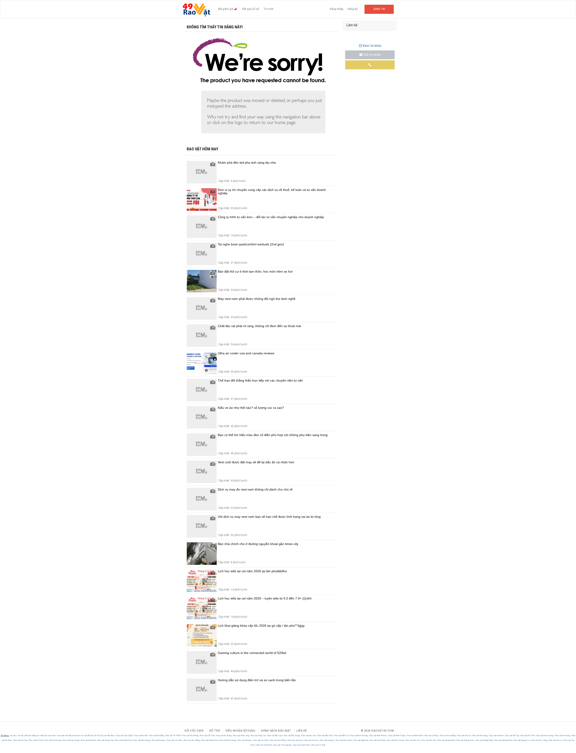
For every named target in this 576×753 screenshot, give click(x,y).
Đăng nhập (336, 9)
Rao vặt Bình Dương (359, 736)
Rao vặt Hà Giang (480, 736)
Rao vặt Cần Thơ (208, 736)
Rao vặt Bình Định (415, 736)
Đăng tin (379, 9)
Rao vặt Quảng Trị (521, 740)
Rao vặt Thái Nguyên (282, 745)
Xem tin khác (372, 45)
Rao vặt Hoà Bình (89, 740)
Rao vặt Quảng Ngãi (484, 740)
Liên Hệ (302, 730)
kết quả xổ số (93, 736)
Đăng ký (353, 9)
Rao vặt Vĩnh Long (241, 736)
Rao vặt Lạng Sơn (295, 740)
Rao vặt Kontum (158, 740)
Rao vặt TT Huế (318, 745)
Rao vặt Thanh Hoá (301, 745)
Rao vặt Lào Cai (311, 740)
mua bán (52, 736)
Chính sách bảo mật (276, 730)
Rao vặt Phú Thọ (413, 740)
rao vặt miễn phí (24, 736)
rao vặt (13, 736)
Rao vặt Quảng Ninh (503, 740)
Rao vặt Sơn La (556, 740)
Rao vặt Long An (327, 740)
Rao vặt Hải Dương (545, 736)
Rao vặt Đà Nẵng (157, 736)
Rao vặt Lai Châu (175, 740)
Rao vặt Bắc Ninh (325, 736)
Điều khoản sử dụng (240, 730)
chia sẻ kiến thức (107, 736)
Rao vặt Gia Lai (464, 736)
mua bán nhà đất (64, 736)
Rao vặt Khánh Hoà (124, 740)
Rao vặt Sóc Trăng (539, 740)
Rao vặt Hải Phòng (190, 736)
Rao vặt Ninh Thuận (396, 740)
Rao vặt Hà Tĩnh (528, 736)
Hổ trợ (214, 730)
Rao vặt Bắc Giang (292, 736)
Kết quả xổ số (250, 9)
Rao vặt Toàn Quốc (124, 736)
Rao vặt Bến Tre (341, 736)
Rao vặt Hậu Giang (71, 740)
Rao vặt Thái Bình (264, 745)
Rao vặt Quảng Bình (446, 740)
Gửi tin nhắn (372, 55)
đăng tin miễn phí (39, 736)
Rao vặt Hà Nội (141, 736)
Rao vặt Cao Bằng (448, 736)
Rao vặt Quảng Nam (465, 740)
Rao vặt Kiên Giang (142, 740)
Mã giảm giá (226, 9)
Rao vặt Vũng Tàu (258, 736)
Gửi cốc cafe (194, 730)
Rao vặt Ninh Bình (377, 740)
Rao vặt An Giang (224, 736)
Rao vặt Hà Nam (496, 736)
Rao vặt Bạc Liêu (309, 736)
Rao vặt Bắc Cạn (275, 736)
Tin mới (268, 9)
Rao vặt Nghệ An (361, 740)
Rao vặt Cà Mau (431, 736)
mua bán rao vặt (79, 736)
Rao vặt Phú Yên (429, 740)
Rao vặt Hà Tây (512, 736)
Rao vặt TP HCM (173, 736)
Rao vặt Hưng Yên (105, 740)
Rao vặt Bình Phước (378, 736)
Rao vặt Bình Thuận (397, 736)
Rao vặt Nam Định (343, 740)
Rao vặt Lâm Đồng (191, 740)
